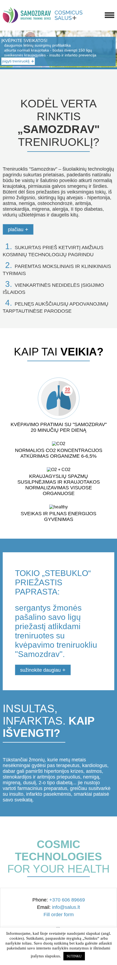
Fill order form (59, 914)
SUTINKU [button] (74, 956)
